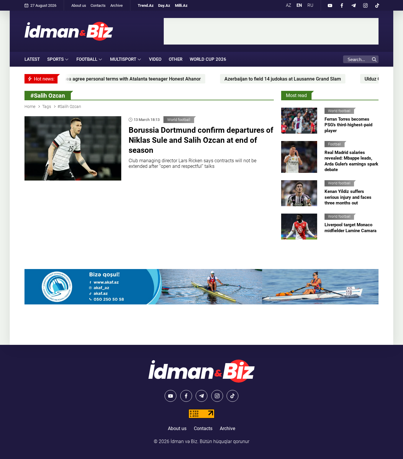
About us (78, 5)
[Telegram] (353, 5)
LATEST (32, 59)
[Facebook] (341, 5)
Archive (116, 5)
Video (155, 59)
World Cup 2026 (208, 59)
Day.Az (164, 5)
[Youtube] (329, 5)
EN (299, 5)
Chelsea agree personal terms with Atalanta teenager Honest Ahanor (105, 79)
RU (310, 5)
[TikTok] (377, 5)
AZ (288, 5)
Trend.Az (146, 5)
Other (175, 59)
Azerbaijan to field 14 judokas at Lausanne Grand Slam (260, 79)
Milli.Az (181, 5)
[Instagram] (365, 5)
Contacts (98, 5)
